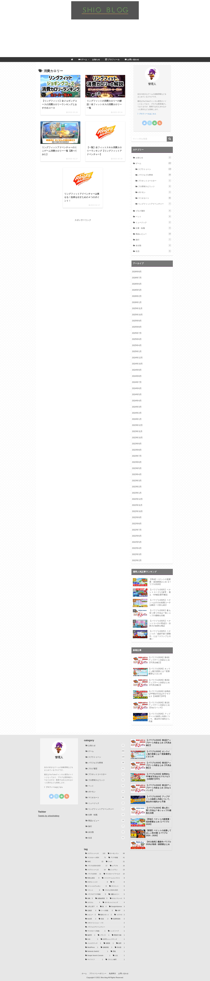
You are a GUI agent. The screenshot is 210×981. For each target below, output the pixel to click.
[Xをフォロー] (149, 123)
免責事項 (112, 973)
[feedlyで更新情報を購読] (154, 123)
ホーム (84, 973)
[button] (170, 139)
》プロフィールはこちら (146, 114)
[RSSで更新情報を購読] (159, 123)
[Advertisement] (105, 39)
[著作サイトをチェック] (144, 123)
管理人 (152, 83)
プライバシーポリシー (97, 973)
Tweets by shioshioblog (48, 816)
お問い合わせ (123, 973)
